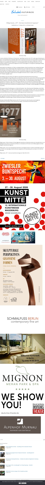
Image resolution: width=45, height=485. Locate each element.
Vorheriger (3, 158)
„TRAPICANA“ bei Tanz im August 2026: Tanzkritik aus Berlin (17, 471)
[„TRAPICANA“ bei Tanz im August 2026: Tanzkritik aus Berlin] (2, 473)
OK (19, 483)
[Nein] (43, 482)
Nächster (42, 158)
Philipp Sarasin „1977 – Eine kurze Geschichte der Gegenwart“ (22, 23)
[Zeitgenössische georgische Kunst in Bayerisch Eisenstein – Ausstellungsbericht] (2, 454)
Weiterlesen (24, 483)
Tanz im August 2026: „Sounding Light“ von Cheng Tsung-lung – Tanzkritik (19, 465)
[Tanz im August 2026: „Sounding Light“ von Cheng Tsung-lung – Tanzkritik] (2, 467)
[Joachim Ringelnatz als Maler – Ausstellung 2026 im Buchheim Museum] (2, 448)
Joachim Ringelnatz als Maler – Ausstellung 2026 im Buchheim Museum (19, 446)
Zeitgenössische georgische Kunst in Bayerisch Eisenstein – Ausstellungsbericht (20, 452)
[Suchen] (44, 7)
